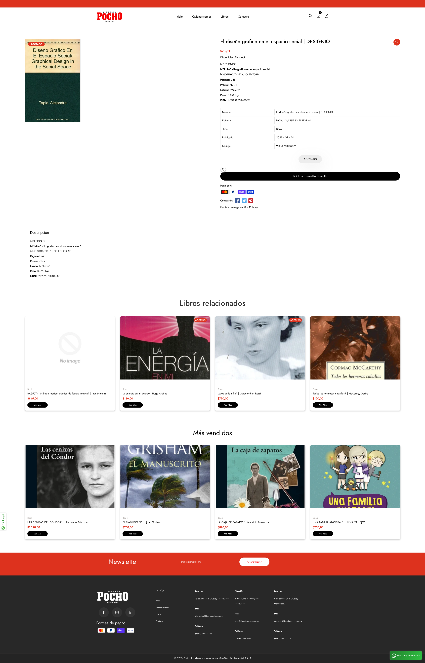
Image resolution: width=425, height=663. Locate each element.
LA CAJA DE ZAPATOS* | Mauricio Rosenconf (244, 522)
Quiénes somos (201, 16)
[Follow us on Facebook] (237, 201)
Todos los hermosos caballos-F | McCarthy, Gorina (340, 393)
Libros (224, 16)
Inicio (179, 16)
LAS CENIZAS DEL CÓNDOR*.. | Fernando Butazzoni (57, 522)
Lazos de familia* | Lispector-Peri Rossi (239, 393)
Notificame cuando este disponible (310, 176)
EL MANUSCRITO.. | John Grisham (142, 522)
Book (279, 129)
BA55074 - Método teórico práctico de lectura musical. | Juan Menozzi (67, 393)
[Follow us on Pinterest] (251, 201)
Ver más (37, 405)
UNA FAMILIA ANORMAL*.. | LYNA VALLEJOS (339, 522)
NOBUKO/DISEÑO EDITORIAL (293, 120)
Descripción (39, 233)
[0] (319, 16)
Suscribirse (254, 562)
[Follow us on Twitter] (244, 201)
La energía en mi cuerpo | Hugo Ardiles (145, 393)
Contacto (243, 16)
